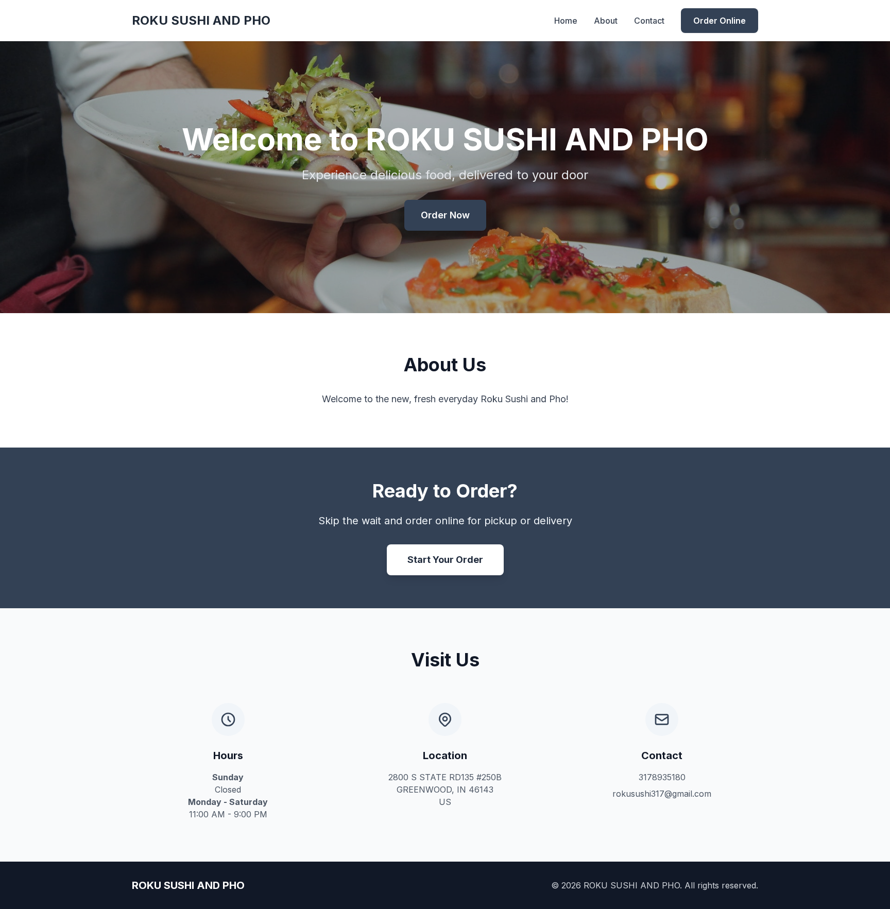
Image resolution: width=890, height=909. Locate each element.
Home (565, 20)
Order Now (445, 215)
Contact (649, 20)
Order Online (719, 20)
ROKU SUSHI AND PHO (201, 20)
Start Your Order (445, 559)
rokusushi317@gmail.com (661, 793)
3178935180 (662, 777)
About (606, 20)
